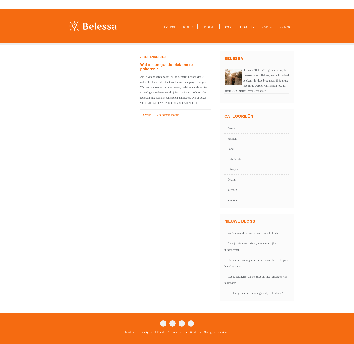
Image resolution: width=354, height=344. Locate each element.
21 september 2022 (153, 56)
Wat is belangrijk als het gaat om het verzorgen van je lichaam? (255, 280)
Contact (222, 332)
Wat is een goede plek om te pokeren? (166, 66)
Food (231, 149)
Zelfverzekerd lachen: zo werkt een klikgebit (253, 233)
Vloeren (232, 200)
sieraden (232, 189)
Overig (146, 114)
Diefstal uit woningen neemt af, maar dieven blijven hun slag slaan (256, 263)
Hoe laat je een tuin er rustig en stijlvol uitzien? (255, 293)
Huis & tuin (234, 159)
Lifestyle (233, 169)
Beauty (232, 128)
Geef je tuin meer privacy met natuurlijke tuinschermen (250, 246)
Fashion (232, 138)
